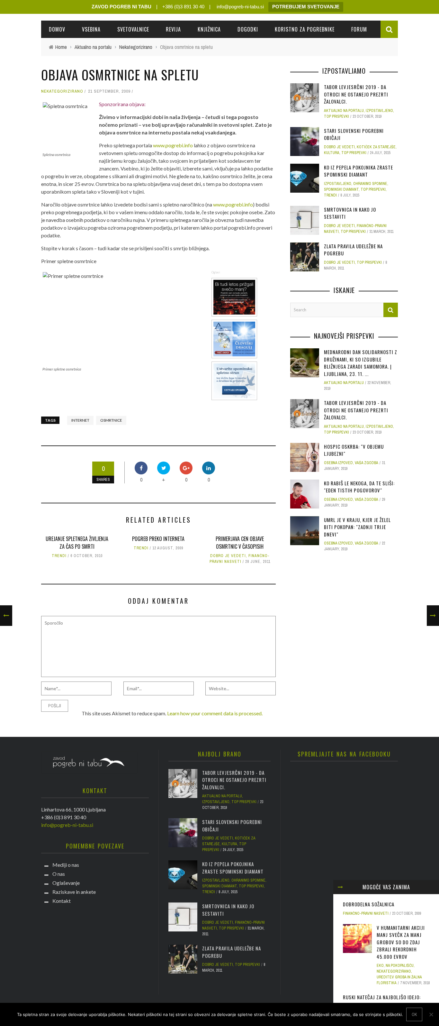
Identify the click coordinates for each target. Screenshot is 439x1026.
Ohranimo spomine (370, 183)
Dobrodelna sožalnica (368, 904)
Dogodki (247, 29)
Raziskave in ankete (74, 892)
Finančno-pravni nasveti (366, 913)
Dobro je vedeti (228, 555)
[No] (431, 1014)
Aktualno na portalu (344, 110)
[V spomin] (235, 380)
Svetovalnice (133, 29)
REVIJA (173, 29)
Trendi (59, 555)
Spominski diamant (341, 189)
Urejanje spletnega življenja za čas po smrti (77, 542)
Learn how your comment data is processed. (215, 713)
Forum (359, 29)
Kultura (331, 152)
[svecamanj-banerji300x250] (235, 296)
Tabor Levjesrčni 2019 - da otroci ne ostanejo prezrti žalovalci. (356, 94)
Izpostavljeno (379, 110)
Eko (380, 965)
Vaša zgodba (366, 462)
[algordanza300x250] (235, 338)
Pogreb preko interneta (158, 539)
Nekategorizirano (62, 91)
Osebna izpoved (338, 462)
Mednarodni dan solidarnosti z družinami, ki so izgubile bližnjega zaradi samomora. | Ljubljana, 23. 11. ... (360, 362)
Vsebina (91, 29)
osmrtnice (111, 420)
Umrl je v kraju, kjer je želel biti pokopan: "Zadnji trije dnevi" (357, 527)
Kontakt (61, 901)
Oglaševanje (66, 883)
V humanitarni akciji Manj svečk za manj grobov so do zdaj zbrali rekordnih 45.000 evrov (401, 942)
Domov (57, 29)
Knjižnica (209, 29)
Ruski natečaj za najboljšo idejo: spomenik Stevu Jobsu (382, 1001)
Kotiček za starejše (376, 147)
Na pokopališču (400, 965)
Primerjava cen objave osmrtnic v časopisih (240, 542)
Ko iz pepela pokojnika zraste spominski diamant (358, 171)
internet (80, 420)
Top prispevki (336, 116)
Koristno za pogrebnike (305, 29)
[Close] (340, 887)
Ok (414, 1014)
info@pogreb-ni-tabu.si (239, 6)
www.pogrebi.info (173, 145)
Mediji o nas (65, 865)
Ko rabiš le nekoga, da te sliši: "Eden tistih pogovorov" (359, 487)
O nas (58, 874)
